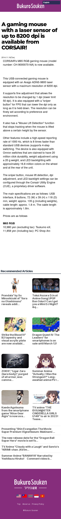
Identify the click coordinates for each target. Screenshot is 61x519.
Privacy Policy (38, 504)
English (46, 2)
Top (18, 504)
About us (26, 504)
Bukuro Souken (30, 6)
